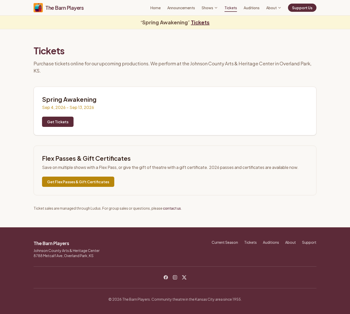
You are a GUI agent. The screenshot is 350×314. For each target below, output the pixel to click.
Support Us (302, 7)
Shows (207, 7)
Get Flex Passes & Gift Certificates (78, 181)
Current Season (225, 242)
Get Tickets (57, 121)
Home (155, 7)
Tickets (230, 7)
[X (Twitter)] (184, 277)
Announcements (181, 7)
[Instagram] (175, 277)
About (271, 7)
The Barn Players (64, 7)
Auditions (252, 7)
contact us (172, 208)
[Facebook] (165, 277)
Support (309, 242)
